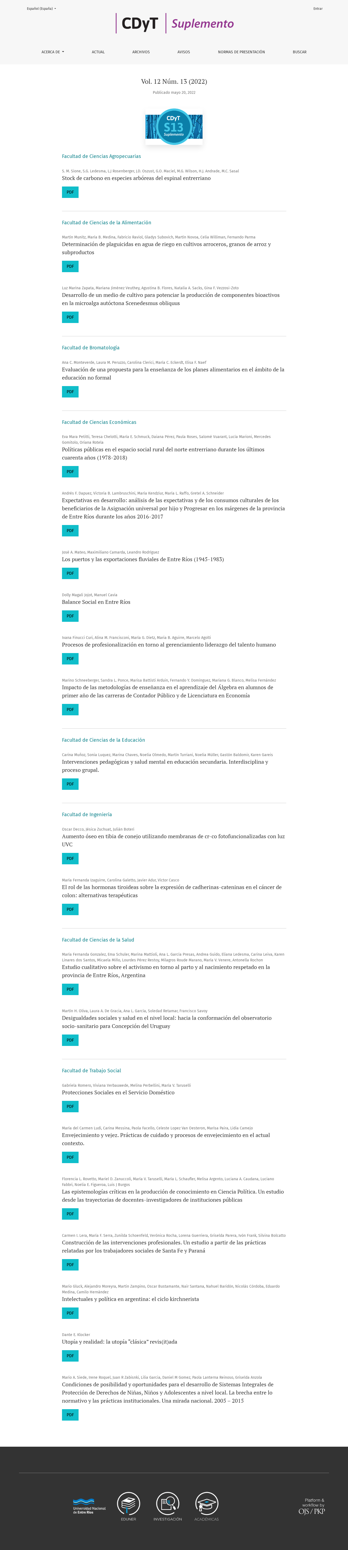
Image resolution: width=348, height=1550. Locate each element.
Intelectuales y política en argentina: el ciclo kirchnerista (130, 1299)
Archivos (141, 52)
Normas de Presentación (241, 52)
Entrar (318, 9)
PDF (70, 192)
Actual (98, 52)
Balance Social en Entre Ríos (96, 601)
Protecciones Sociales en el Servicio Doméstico (118, 1092)
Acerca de (51, 52)
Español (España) (43, 9)
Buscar (299, 52)
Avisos (184, 52)
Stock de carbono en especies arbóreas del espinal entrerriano (136, 178)
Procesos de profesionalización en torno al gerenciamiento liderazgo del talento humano (169, 644)
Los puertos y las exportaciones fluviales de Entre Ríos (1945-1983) (143, 559)
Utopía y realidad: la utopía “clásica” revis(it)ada (119, 1341)
